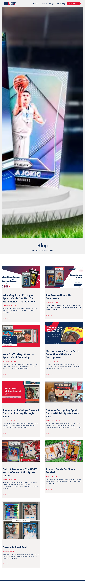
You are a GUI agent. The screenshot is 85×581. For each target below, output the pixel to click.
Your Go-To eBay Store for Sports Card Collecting (18, 356)
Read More (6, 318)
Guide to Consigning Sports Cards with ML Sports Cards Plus (62, 413)
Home (35, 3)
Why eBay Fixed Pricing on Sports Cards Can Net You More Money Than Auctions (19, 298)
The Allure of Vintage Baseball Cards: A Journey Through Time (21, 413)
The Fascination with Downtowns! (58, 297)
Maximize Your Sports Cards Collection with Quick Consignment (62, 354)
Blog (63, 3)
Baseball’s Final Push (15, 547)
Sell (58, 3)
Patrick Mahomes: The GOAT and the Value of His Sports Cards (20, 472)
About (43, 3)
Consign (51, 3)
